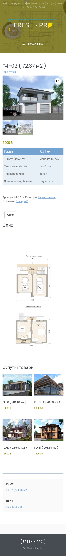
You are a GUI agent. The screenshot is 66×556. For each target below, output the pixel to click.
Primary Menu (34, 43)
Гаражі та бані (47, 197)
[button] (58, 81)
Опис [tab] (10, 214)
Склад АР (22, 201)
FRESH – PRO (33, 541)
